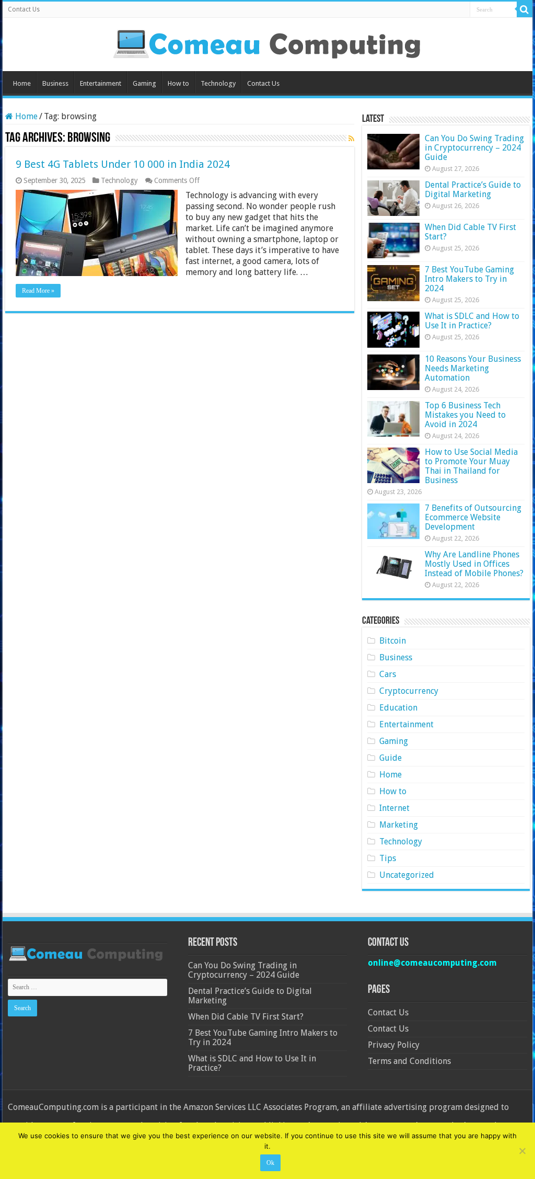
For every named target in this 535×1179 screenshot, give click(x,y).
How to (178, 83)
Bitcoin (392, 641)
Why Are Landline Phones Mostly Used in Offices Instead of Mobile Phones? (474, 564)
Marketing (398, 825)
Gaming (144, 83)
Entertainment (100, 83)
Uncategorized (406, 875)
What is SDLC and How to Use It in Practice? (472, 320)
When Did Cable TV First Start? (470, 232)
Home (22, 83)
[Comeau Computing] (267, 42)
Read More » (38, 290)
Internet (394, 808)
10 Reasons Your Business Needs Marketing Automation (473, 368)
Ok (270, 1162)
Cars (387, 674)
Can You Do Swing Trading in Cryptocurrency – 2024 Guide (474, 147)
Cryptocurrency (408, 691)
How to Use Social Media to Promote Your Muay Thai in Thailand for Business (471, 466)
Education (398, 708)
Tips (387, 858)
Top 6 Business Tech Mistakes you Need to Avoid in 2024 (465, 414)
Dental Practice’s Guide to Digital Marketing (473, 189)
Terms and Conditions (409, 1061)
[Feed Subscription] (351, 138)
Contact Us (24, 9)
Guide (390, 758)
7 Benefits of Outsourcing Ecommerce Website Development (473, 517)
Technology (218, 83)
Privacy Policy (394, 1045)
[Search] (524, 9)
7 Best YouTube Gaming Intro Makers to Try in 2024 (469, 279)
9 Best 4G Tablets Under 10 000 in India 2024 (123, 164)
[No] (522, 1151)
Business (55, 83)
